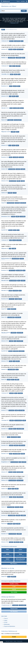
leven (24, 57)
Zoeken (8, 3)
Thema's (18, 1)
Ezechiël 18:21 (4, 230)
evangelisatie (18, 57)
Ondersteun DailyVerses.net (9, 631)
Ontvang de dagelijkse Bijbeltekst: (10, 581)
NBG (3, 29)
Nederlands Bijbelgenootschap (11, 29)
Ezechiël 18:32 (4, 351)
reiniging (18, 523)
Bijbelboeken (7, 624)
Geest (13, 145)
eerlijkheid (23, 515)
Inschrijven (23, 1)
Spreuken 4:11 (4, 428)
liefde (15, 74)
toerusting (21, 157)
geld (10, 240)
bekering (10, 230)
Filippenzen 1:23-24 (5, 131)
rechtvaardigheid (11, 57)
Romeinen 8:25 (4, 298)
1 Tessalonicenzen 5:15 (6, 605)
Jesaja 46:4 (3, 202)
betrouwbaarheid (10, 202)
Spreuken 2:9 (4, 515)
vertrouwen (15, 290)
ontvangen (20, 393)
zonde (11, 86)
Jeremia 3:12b (4, 169)
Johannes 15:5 (4, 472)
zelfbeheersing (22, 445)
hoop (19, 74)
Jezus (15, 49)
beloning (10, 49)
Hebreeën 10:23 (5, 280)
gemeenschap (19, 332)
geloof (12, 74)
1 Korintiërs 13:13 (5, 74)
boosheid (18, 169)
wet (10, 96)
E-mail (14, 586)
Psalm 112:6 (4, 317)
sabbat (17, 216)
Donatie (14, 636)
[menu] (26, 2)
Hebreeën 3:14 (4, 290)
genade (14, 86)
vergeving (23, 169)
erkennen (23, 280)
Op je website (14, 592)
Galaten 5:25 (4, 488)
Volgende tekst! (14, 608)
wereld (14, 192)
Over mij (7, 641)
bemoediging (19, 270)
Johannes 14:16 (4, 542)
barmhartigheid (12, 169)
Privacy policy (19, 641)
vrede (11, 497)
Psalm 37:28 (4, 119)
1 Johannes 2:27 (5, 393)
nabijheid (17, 379)
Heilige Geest (16, 542)
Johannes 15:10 (4, 96)
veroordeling (15, 157)
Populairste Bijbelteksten (9, 626)
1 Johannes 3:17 (5, 240)
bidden (18, 361)
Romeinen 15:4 (4, 270)
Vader (22, 542)
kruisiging (10, 192)
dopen (17, 145)
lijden (14, 523)
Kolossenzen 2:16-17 (6, 216)
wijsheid (10, 428)
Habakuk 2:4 (4, 369)
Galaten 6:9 (4, 507)
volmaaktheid (15, 605)
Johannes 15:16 (4, 180)
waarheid (11, 393)
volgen (16, 488)
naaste (22, 108)
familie (24, 420)
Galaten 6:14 (4, 192)
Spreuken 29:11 (4, 445)
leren (16, 393)
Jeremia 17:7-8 (4, 410)
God (10, 248)
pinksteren (14, 576)
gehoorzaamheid (15, 258)
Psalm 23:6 (3, 379)
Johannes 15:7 (4, 49)
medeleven (19, 240)
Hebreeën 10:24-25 (5, 332)
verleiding (10, 523)
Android (14, 589)
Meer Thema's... (14, 563)
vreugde (13, 248)
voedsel (13, 216)
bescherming (23, 202)
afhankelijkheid (20, 472)
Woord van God (20, 49)
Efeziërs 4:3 (3, 437)
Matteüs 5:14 (4, 57)
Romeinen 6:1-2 (5, 86)
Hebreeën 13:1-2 (5, 108)
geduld (20, 298)
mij (4, 633)
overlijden (13, 131)
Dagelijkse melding (14, 583)
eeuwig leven (21, 351)
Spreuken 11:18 (4, 453)
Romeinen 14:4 (4, 157)
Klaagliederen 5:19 (5, 462)
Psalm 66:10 (4, 523)
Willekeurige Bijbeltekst (8, 597)
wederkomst (13, 332)
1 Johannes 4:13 (5, 66)
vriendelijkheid (16, 108)
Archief (5, 622)
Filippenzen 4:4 (4, 248)
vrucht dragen (21, 410)
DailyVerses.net (4, 3)
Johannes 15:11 (4, 341)
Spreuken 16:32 (4, 497)
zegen (16, 410)
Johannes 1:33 (4, 145)
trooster (11, 542)
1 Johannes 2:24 (5, 41)
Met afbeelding (14, 611)
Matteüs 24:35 (4, 480)
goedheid (18, 515)
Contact (14, 641)
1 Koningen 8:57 (5, 420)
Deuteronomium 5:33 (6, 258)
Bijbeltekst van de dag (7, 568)
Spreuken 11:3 (4, 533)
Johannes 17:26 (4, 361)
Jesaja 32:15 (4, 309)
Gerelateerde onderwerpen (9, 546)
